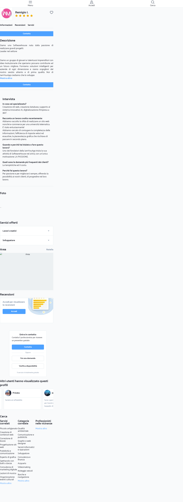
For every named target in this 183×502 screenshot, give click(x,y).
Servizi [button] (31, 25)
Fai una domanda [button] (27, 358)
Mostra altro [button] (6, 78)
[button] (6, 13)
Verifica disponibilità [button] (28, 366)
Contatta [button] (26, 33)
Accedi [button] (14, 311)
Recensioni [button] (20, 25)
